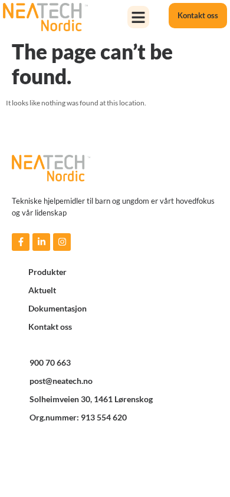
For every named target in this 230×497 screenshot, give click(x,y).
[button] (138, 17)
